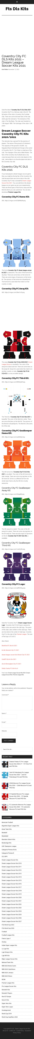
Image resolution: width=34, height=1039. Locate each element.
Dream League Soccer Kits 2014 (12, 877)
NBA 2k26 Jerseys (7, 972)
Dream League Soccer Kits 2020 (12, 897)
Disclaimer (28, 1030)
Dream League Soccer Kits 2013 (12, 873)
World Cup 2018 (7, 1013)
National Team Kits (7, 962)
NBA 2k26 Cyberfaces (8, 969)
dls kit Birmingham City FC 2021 (11, 664)
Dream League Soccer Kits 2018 (12, 891)
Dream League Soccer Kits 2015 (12, 880)
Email (4, 722)
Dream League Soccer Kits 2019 (12, 894)
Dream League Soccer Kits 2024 (12, 911)
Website (4, 731)
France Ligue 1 (6, 938)
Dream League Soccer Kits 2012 (12, 870)
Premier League (22, 634)
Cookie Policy (20, 1030)
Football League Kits (8, 935)
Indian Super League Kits (9, 945)
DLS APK (4, 856)
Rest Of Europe (6, 996)
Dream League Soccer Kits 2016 (12, 884)
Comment (5, 695)
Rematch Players (7, 993)
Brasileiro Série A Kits (8, 839)
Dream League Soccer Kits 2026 (12, 918)
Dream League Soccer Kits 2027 (12, 921)
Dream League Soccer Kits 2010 (12, 863)
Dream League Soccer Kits (10, 860)
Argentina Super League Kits (10, 826)
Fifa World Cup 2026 (8, 928)
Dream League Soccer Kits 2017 (12, 887)
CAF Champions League (9, 846)
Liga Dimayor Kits (7, 952)
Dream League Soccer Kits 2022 (12, 904)
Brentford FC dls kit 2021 (9, 645)
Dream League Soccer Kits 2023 (12, 908)
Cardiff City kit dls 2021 (9, 659)
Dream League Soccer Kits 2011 (12, 867)
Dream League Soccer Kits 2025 (12, 914)
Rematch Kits (6, 990)
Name (4, 713)
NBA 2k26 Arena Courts (9, 966)
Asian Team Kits (7, 829)
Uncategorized (6, 1010)
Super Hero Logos (7, 1007)
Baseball (4, 832)
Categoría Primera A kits (9, 850)
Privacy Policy (17, 1032)
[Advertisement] (17, 37)
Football (4, 931)
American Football (7, 822)
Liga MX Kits (6, 955)
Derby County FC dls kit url (10, 668)
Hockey (4, 942)
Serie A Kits (5, 1000)
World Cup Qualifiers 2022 (10, 1017)
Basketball (5, 836)
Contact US (12, 1030)
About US (5, 1030)
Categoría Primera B (8, 853)
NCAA (3, 979)
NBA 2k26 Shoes (7, 976)
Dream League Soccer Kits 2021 (17, 673)
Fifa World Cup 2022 (8, 925)
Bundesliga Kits (6, 843)
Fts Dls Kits (17, 8)
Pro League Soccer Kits (9, 986)
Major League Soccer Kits (9, 959)
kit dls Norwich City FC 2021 (10, 650)
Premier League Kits (18, 674)
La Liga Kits (5, 949)
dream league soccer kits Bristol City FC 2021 (16, 655)
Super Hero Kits (6, 1003)
